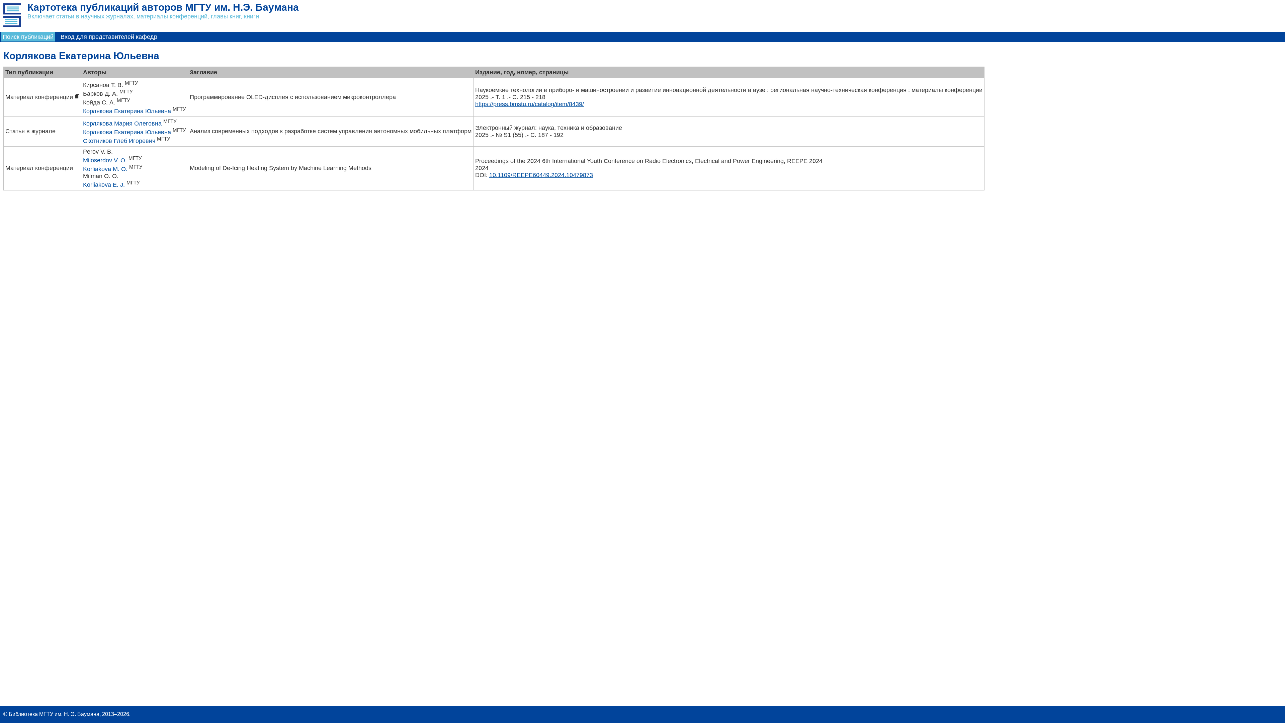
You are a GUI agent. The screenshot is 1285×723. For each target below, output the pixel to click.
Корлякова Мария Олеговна (122, 123)
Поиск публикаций (28, 36)
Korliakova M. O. (105, 169)
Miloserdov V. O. (105, 160)
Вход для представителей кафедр (109, 36)
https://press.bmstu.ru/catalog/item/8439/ (529, 104)
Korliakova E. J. (104, 184)
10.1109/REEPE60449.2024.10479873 (541, 175)
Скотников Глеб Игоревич (119, 141)
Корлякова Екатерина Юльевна (127, 111)
